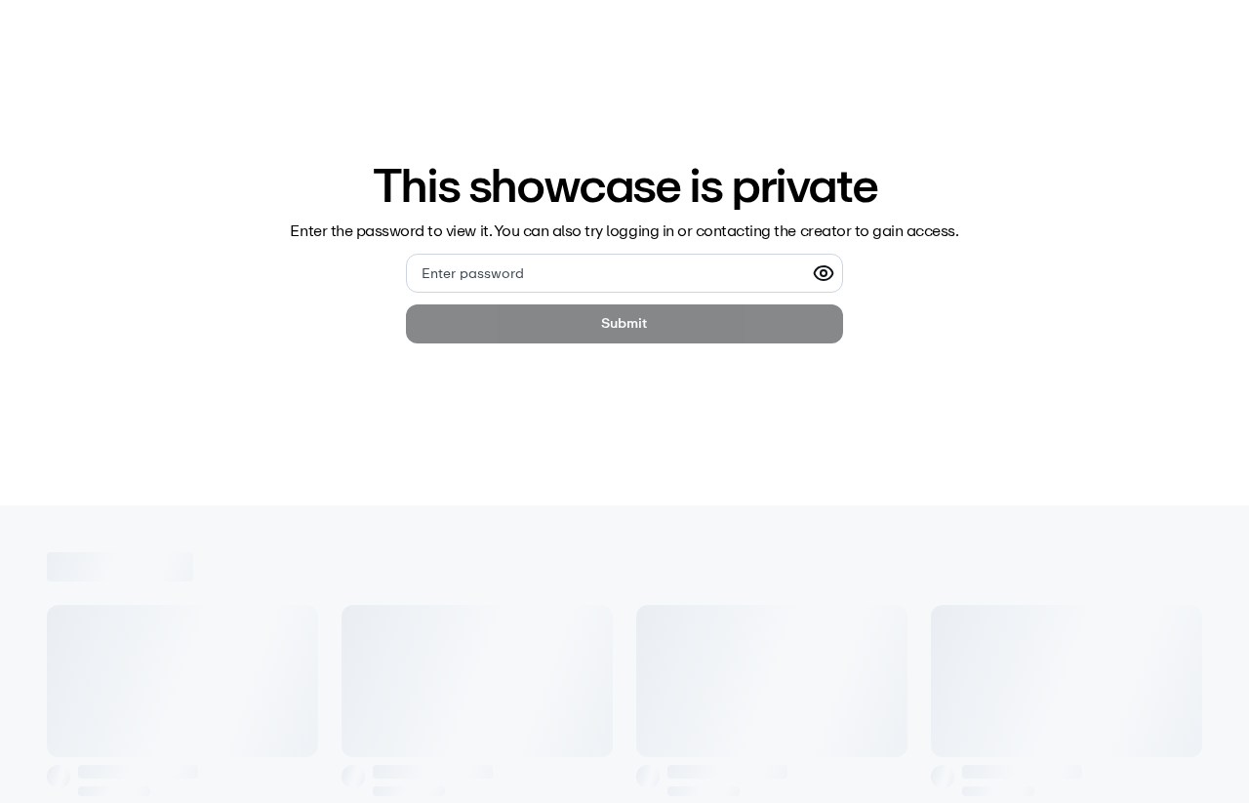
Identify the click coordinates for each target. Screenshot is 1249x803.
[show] (823, 273)
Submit (624, 323)
